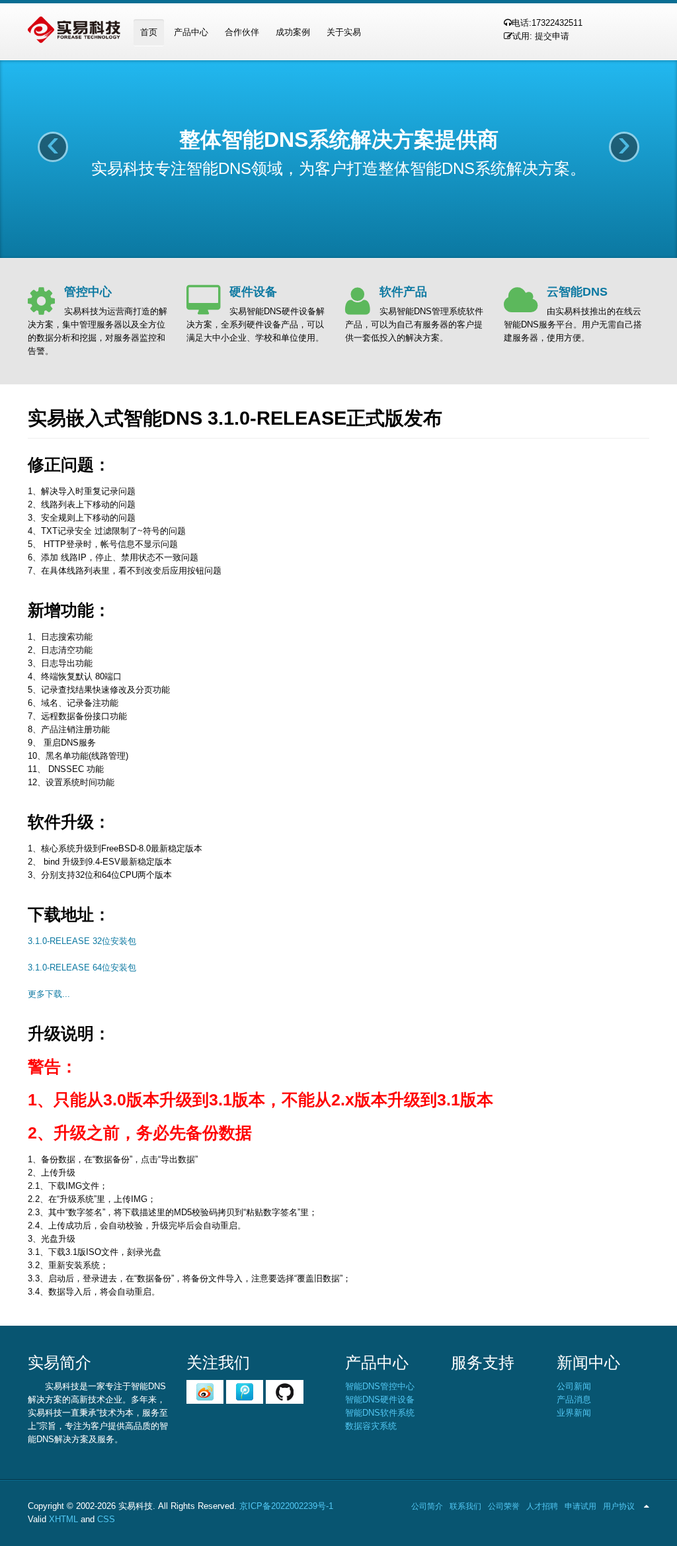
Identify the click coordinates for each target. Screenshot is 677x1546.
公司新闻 (574, 1386)
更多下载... (49, 994)
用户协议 (619, 1506)
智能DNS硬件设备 (380, 1399)
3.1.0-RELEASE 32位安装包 (82, 941)
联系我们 (465, 1506)
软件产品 (403, 291)
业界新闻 (574, 1413)
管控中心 (88, 291)
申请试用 (580, 1506)
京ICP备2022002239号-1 (286, 1506)
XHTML (63, 1519)
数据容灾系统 (371, 1426)
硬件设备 (253, 291)
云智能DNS (577, 291)
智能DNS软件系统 (380, 1413)
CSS (106, 1519)
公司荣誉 (504, 1506)
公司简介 (427, 1506)
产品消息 (574, 1399)
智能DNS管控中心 (380, 1386)
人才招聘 (542, 1506)
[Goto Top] (646, 1506)
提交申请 (552, 36)
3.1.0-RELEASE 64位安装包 (82, 967)
